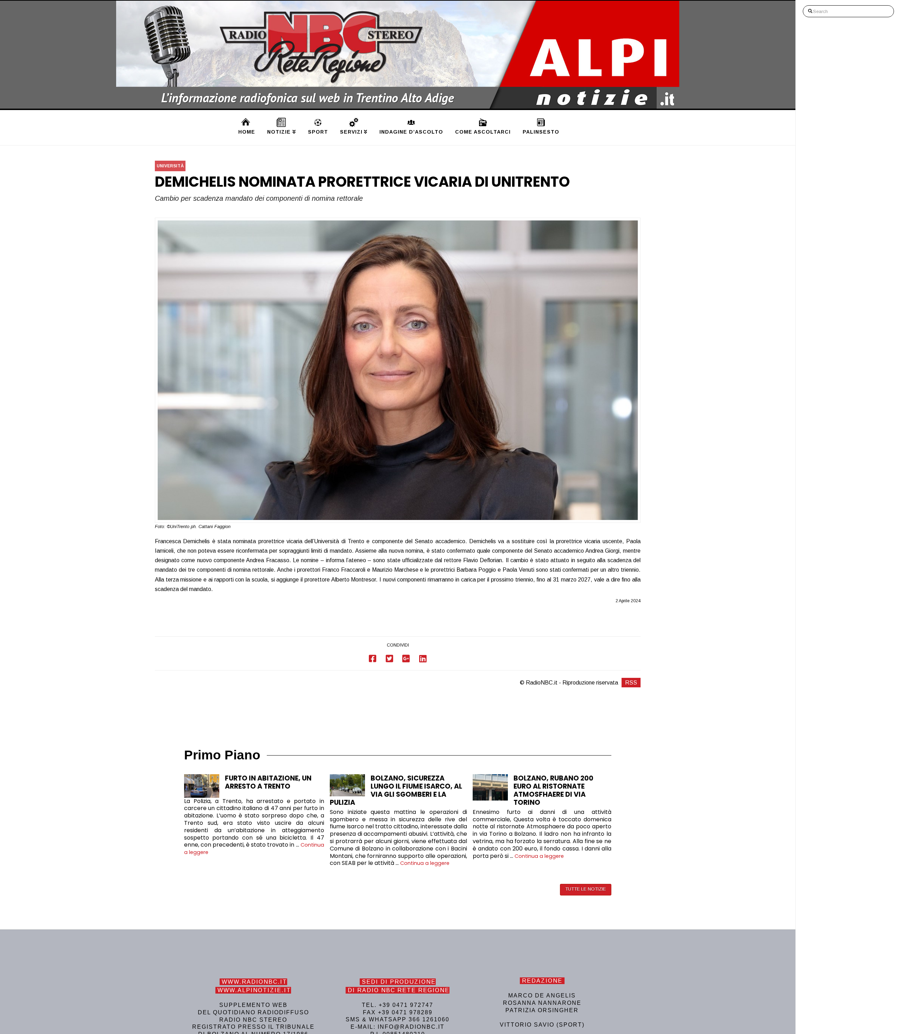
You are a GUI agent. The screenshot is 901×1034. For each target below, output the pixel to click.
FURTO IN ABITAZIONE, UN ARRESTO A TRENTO (268, 782)
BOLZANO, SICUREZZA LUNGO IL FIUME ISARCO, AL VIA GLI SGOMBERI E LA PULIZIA (396, 790)
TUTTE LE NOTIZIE (585, 889)
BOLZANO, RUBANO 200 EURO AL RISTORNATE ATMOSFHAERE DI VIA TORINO (553, 790)
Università (170, 165)
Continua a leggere (424, 863)
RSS (631, 683)
